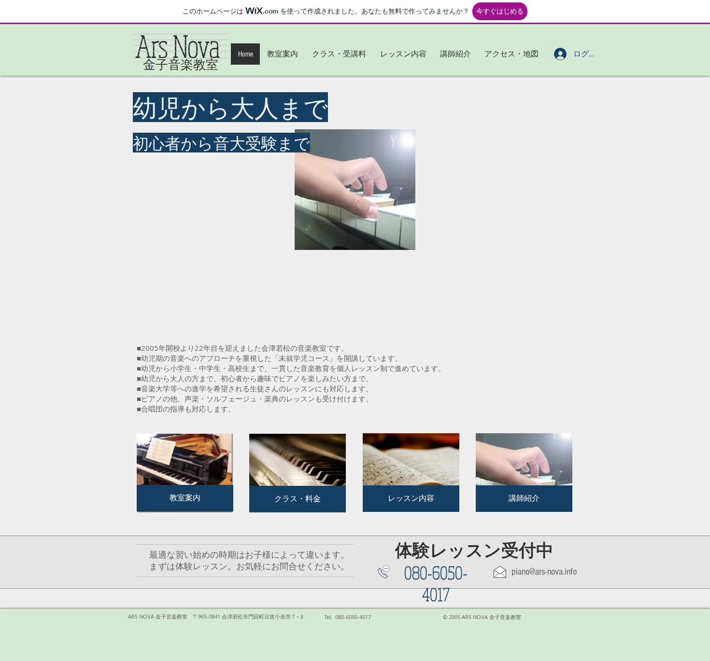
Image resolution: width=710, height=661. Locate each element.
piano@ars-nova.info (544, 571)
